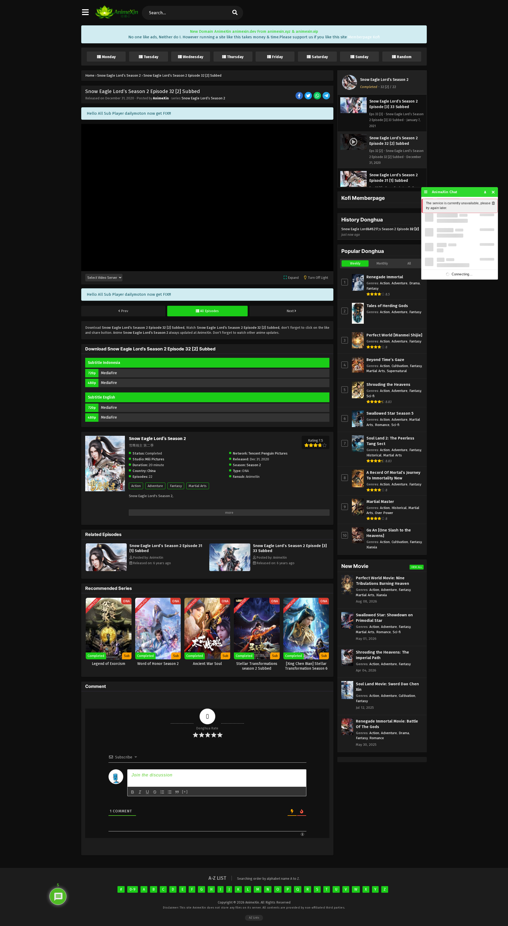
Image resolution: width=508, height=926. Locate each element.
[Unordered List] (169, 792)
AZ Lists (254, 917)
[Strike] (154, 792)
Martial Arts (198, 486)
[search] (234, 13)
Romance (382, 425)
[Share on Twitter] (309, 96)
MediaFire (109, 373)
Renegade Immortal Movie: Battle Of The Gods (387, 724)
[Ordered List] (162, 792)
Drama (414, 283)
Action (136, 486)
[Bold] (132, 792)
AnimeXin (161, 98)
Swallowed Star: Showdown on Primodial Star (384, 618)
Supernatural (397, 371)
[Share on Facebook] (300, 96)
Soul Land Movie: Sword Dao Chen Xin (387, 687)
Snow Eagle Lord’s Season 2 (203, 98)
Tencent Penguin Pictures (268, 453)
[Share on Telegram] (327, 96)
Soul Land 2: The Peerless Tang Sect (390, 441)
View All (416, 567)
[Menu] (425, 192)
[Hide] (493, 192)
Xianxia (371, 547)
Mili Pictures (154, 459)
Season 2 (254, 465)
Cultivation (400, 366)
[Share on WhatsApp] (318, 96)
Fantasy (176, 486)
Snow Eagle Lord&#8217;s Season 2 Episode (380, 232)
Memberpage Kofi (364, 37)
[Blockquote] (177, 792)
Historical (374, 455)
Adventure (155, 486)
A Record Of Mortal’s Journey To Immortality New (393, 475)
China (151, 471)
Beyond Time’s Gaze (385, 359)
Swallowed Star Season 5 (390, 413)
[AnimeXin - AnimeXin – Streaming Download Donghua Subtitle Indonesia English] (116, 17)
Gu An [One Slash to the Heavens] (388, 533)
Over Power (384, 513)
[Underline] (147, 792)
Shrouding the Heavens (388, 384)
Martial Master (380, 501)
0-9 (132, 889)
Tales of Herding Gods (387, 305)
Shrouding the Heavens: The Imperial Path (382, 655)
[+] (185, 792)
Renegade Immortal (384, 277)
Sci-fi (370, 396)
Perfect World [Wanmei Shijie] (394, 335)
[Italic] (140, 792)
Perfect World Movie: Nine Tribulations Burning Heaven (382, 581)
